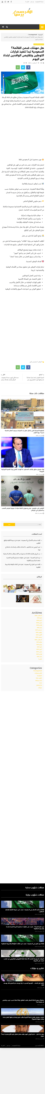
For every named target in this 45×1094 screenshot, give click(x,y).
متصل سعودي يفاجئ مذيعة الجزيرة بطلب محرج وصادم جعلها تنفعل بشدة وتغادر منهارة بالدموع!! (23, 1018)
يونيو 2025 (39, 644)
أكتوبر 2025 (39, 635)
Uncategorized (32, 35)
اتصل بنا (27, 1)
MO (41, 63)
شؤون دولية (39, 678)
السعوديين (35, 362)
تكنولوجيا (39, 676)
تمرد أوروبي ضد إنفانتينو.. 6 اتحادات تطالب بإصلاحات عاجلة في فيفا (22, 548)
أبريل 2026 (39, 620)
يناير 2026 (39, 627)
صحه (40, 683)
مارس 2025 (39, 652)
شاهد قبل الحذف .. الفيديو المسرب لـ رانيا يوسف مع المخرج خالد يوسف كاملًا (23, 984)
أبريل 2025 (39, 649)
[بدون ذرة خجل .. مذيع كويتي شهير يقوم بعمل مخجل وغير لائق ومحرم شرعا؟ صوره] (22, 1028)
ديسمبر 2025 (38, 630)
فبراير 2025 (39, 654)
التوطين (40, 362)
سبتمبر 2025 (39, 637)
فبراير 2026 (39, 625)
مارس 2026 (39, 623)
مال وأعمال (39, 685)
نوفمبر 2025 (39, 632)
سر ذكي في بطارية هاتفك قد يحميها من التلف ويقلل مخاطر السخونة (21, 554)
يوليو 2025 (39, 642)
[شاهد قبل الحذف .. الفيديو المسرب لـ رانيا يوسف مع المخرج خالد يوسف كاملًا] (22, 977)
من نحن (32, 1)
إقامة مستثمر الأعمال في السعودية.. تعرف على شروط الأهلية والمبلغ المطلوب (22, 541)
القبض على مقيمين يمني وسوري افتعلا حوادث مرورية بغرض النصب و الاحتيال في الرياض (23, 509)
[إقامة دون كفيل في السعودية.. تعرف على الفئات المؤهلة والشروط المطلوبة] (22, 938)
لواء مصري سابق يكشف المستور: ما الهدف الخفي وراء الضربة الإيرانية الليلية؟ (22, 470)
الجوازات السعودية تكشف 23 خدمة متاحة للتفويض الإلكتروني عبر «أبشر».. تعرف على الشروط (23, 960)
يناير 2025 (39, 656)
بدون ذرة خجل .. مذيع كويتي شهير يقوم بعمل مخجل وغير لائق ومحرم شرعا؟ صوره (22, 1035)
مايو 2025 (39, 647)
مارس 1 (40, 659)
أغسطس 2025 (38, 640)
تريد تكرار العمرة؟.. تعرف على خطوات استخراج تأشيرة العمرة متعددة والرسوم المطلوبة (23, 559)
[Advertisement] (22, 134)
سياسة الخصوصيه (39, 1)
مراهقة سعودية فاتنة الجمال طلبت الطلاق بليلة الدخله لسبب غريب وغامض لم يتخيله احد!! (23, 1001)
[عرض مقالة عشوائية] (3, 27)
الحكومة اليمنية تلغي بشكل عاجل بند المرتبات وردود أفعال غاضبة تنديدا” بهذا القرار (24, 432)
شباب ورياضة (38, 680)
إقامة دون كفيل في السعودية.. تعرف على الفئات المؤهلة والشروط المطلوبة (22, 566)
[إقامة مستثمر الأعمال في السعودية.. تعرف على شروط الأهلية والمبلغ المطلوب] (22, 904)
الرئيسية (40, 35)
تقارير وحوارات (38, 673)
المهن (31, 362)
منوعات (40, 688)
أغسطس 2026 (38, 615)
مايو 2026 (39, 618)
